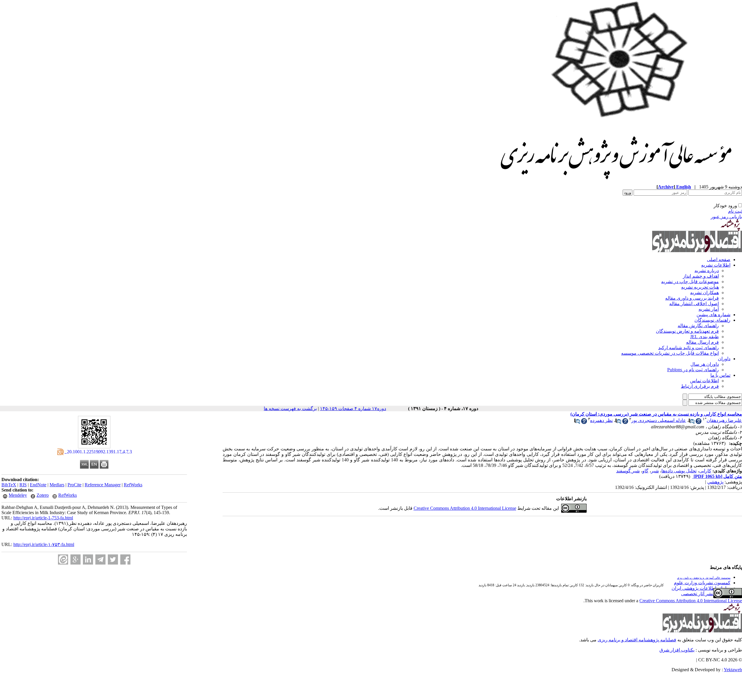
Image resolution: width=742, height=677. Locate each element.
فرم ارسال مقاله (702, 342)
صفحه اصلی (718, 259)
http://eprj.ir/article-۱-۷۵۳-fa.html (43, 544)
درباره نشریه (706, 270)
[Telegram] (100, 559)
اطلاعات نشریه (715, 265)
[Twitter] (113, 559)
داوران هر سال (704, 364)
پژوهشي (715, 481)
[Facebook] (125, 559)
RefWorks (133, 484)
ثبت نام (735, 211)
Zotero (43, 495)
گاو (645, 470)
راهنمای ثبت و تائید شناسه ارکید (688, 347)
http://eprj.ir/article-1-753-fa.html (43, 517)
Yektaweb (733, 669)
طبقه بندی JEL (704, 336)
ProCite (74, 484)
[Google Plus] (75, 559)
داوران (724, 358)
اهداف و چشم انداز (701, 276)
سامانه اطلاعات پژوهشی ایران (701, 588)
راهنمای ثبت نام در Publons (693, 369)
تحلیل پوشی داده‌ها (678, 470)
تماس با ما (720, 375)
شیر (655, 470)
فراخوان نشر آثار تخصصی (705, 593)
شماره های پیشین (713, 314)
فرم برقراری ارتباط (700, 386)
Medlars (57, 484)
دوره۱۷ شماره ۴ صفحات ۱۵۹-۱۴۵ (353, 408)
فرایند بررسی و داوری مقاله (692, 298)
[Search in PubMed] (691, 422)
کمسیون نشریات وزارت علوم (702, 582)
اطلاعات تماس (704, 380)
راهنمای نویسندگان (712, 320)
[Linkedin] (88, 559)
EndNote (38, 484)
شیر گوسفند (628, 470)
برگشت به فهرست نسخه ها (290, 408)
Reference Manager (103, 484)
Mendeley (18, 495)
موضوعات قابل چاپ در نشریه (690, 281)
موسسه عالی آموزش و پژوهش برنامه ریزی (703, 577)
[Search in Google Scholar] (698, 422)
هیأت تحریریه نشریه (700, 287)
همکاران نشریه (704, 292)
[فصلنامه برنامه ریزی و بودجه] (617, 182)
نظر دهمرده (601, 420)
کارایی (705, 470)
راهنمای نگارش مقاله (698, 325)
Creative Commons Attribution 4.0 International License (465, 508)
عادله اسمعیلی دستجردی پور (658, 420)
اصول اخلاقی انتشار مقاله (694, 303)
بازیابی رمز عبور (726, 216)
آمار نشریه (709, 309)
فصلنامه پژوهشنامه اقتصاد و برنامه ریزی (637, 639)
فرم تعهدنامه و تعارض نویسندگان (687, 331)
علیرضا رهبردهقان (724, 420)
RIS (23, 484)
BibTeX (8, 484)
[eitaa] (63, 559)
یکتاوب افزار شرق (676, 649)
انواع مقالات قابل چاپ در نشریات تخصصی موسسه (670, 353)
